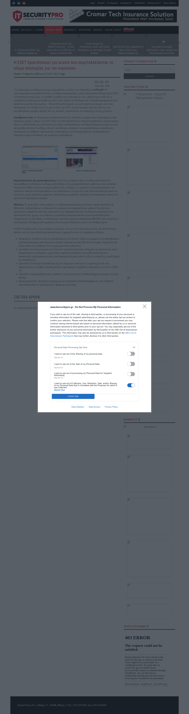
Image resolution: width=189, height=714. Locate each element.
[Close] (145, 307)
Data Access (94, 407)
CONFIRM (73, 396)
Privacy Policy (111, 407)
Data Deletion (77, 407)
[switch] (131, 354)
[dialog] (94, 357)
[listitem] (94, 347)
